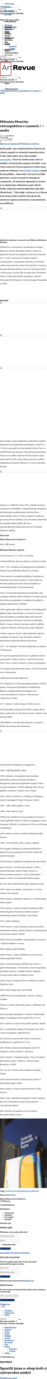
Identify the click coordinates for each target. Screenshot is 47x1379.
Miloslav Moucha (31, 1191)
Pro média (9, 1217)
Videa (7, 83)
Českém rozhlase (32, 170)
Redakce (8, 1215)
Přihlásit (8, 1310)
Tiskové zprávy (11, 89)
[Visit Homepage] (5, 6)
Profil (7, 1334)
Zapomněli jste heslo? (10, 1253)
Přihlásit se (29, 1281)
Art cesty (9, 55)
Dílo (6, 42)
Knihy (7, 44)
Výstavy (8, 29)
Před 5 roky (4, 137)
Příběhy (8, 33)
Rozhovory (9, 38)
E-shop (12, 48)
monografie (5, 159)
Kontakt (8, 14)
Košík (7, 1315)
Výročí (7, 35)
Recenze (13, 46)
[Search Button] (20, 9)
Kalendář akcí (10, 21)
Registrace (25, 1253)
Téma (7, 31)
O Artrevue (9, 3)
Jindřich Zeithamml (14, 1191)
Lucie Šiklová (9, 135)
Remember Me (9, 1244)
